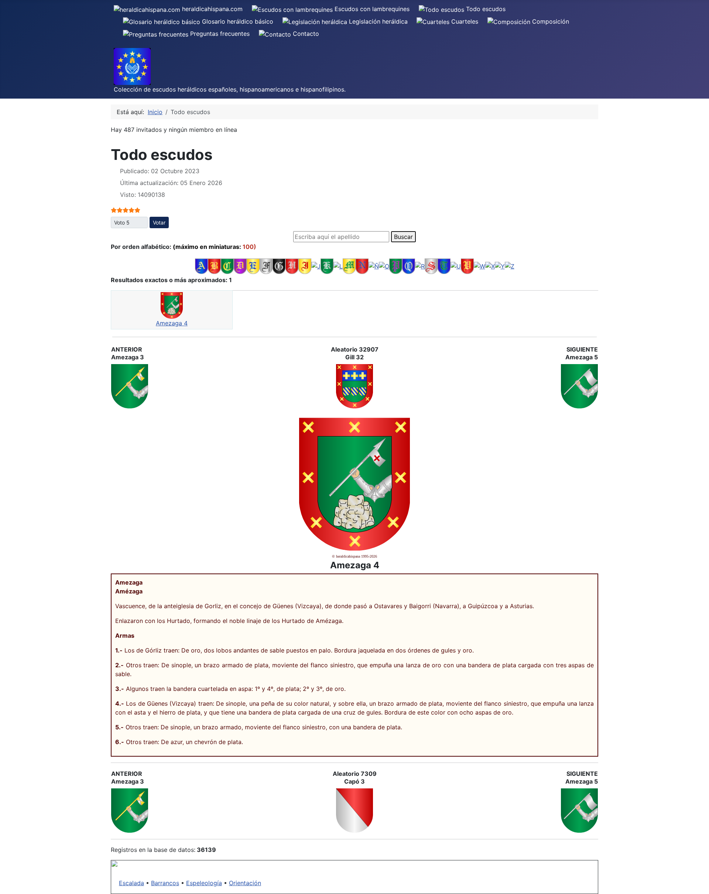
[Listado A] (201, 266)
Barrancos (165, 883)
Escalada (131, 883)
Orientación (245, 883)
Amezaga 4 (172, 323)
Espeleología (204, 883)
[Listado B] (214, 266)
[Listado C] (227, 266)
